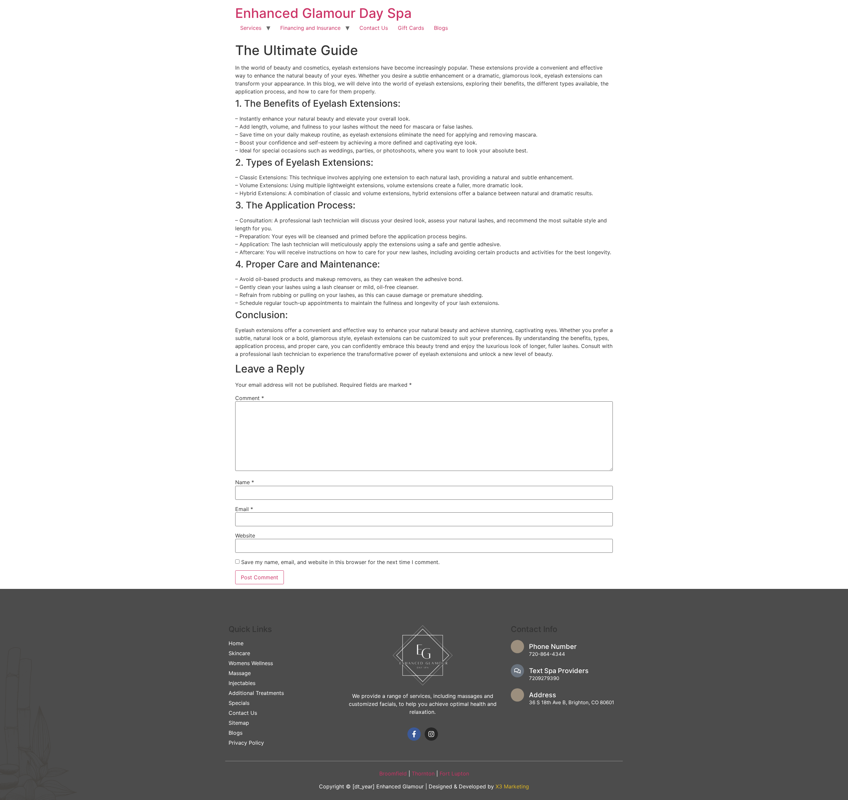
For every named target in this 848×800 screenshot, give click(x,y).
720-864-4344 (547, 654)
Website (245, 535)
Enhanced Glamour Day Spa (323, 13)
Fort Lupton (454, 773)
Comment (249, 398)
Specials (239, 703)
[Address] (517, 695)
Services (250, 28)
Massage (240, 673)
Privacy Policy (246, 742)
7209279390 (544, 678)
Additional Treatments (256, 693)
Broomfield (393, 773)
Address (542, 695)
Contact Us (373, 28)
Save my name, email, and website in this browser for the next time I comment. (340, 562)
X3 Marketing (512, 786)
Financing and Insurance (310, 28)
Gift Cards (411, 28)
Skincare (239, 653)
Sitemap (239, 722)
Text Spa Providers (559, 671)
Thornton (424, 773)
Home (236, 643)
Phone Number (553, 647)
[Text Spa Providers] (517, 670)
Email (244, 509)
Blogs (441, 28)
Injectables (242, 683)
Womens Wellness (251, 663)
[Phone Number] (517, 646)
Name (244, 482)
